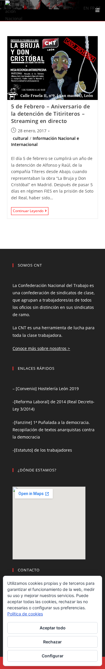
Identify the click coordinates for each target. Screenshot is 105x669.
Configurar (53, 655)
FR (92, 8)
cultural (20, 138)
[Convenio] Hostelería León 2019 (47, 388)
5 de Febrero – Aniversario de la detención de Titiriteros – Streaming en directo (50, 113)
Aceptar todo (53, 627)
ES (98, 8)
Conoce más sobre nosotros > (41, 348)
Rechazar (52, 641)
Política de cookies (25, 613)
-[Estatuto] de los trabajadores (42, 450)
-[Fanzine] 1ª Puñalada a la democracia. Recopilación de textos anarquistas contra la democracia (53, 430)
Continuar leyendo (30, 211)
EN (86, 8)
